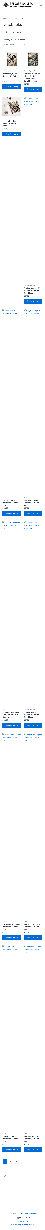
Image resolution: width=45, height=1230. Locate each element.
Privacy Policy (22, 1222)
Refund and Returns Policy (22, 1225)
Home (4, 19)
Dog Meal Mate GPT (28, 1213)
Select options (12, 87)
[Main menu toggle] (40, 4)
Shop (11, 19)
